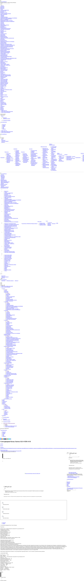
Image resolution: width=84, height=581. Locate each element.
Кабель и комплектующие (10, 348)
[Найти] (1, 4)
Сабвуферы (8, 303)
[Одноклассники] (2, 439)
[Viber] (6, 439)
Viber (3, 127)
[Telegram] (10, 439)
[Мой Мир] (3, 439)
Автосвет (7, 378)
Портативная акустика (72, 448)
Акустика (7, 321)
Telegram (3, 125)
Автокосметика (58, 448)
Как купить (6, 405)
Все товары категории (72, 472)
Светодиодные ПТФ (18, 450)
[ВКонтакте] (1, 439)
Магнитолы (6, 448)
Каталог (5, 290)
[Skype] (9, 439)
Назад (6, 289)
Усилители (8, 312)
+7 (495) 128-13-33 (4, 110)
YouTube (3, 126)
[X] (5, 439)
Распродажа (2, 448)
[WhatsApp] (7, 439)
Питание (7, 371)
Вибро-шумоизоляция (10, 364)
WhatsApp (4, 436)
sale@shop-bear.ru (4, 122)
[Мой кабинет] (0, 274)
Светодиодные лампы (4, 450)
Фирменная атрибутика (10, 384)
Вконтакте (4, 124)
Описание (4, 522)
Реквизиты (71, 488)
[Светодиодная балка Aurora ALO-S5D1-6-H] (36, 473)
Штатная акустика (9, 336)
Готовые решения (22, 448)
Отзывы (3, 523)
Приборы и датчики (52, 448)
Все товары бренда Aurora (73, 473)
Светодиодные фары (11, 450)
